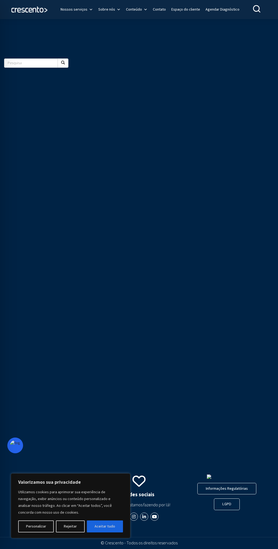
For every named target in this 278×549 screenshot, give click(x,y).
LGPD (226, 504)
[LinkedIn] (144, 517)
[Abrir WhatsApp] (264, 535)
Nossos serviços (74, 9)
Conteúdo (134, 9)
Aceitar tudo (104, 526)
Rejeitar (70, 526)
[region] (70, 505)
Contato (159, 9)
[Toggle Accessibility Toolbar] (15, 445)
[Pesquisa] (63, 63)
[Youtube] (154, 517)
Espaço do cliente (185, 9)
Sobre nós (106, 9)
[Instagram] (134, 517)
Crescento (114, 543)
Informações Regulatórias (227, 488)
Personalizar (36, 526)
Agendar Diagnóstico (222, 9)
